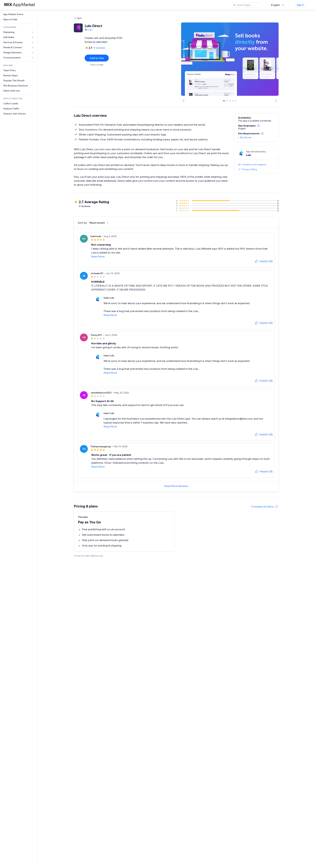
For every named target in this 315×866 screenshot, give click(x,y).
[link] (18, 14)
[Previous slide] (183, 100)
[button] (258, 125)
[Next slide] (276, 100)
